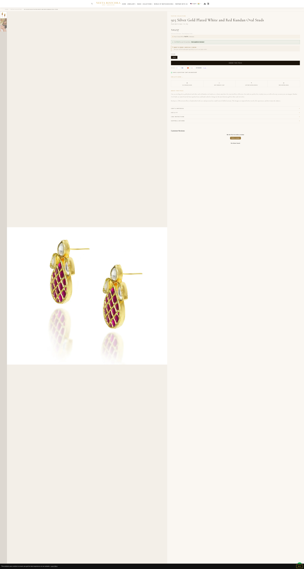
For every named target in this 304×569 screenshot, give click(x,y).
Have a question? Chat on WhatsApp (185, 72)
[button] (92, 3)
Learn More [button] (54, 566)
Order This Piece (235, 63)
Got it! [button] (299, 566)
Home (6, 9)
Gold (174, 57)
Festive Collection (16, 9)
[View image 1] (3, 15)
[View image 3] (3, 28)
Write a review (235, 138)
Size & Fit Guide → (177, 77)
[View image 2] (3, 21)
